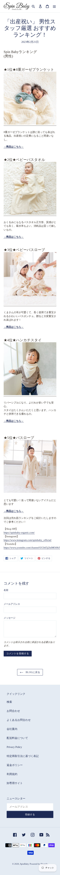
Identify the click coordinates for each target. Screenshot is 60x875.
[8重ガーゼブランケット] (30, 123)
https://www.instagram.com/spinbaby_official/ (28, 540)
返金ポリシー (15, 765)
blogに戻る (32, 672)
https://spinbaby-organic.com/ (19, 532)
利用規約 (12, 774)
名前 (6, 590)
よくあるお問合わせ (19, 719)
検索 (9, 701)
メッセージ (9, 618)
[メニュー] (54, 6)
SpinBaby (24, 864)
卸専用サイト (15, 783)
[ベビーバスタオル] (30, 214)
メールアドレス (12, 604)
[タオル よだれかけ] (30, 394)
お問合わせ (13, 710)
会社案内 (12, 729)
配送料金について (17, 738)
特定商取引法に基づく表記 (23, 756)
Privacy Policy (14, 747)
